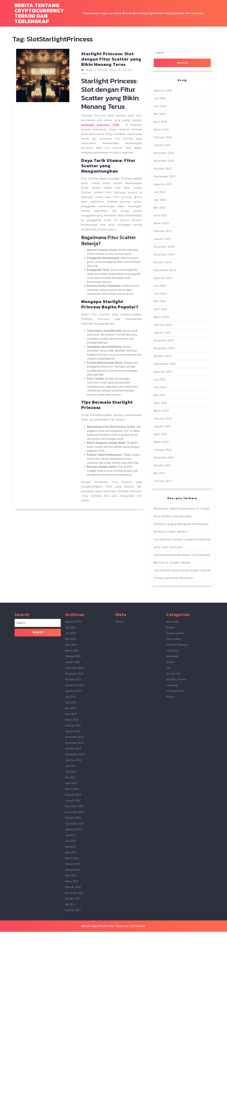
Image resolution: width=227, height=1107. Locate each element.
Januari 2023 (162, 426)
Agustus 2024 (163, 278)
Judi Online (172, 650)
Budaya (170, 627)
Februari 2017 (163, 481)
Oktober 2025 (163, 168)
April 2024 (160, 309)
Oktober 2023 (163, 356)
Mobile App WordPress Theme (102, 926)
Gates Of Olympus (177, 644)
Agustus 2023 (163, 371)
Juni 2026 (160, 106)
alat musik (172, 621)
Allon (113, 70)
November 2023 (164, 348)
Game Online (173, 639)
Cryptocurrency (175, 633)
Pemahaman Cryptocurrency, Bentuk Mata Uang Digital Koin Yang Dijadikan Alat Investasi (143, 13)
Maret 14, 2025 (94, 70)
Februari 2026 (163, 137)
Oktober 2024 (163, 262)
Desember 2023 (164, 340)
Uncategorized (174, 690)
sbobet (170, 662)
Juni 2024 (160, 293)
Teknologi (172, 685)
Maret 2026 (161, 129)
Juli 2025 (160, 192)
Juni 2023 (160, 387)
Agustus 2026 (163, 90)
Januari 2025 (162, 239)
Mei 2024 (160, 301)
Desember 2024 (164, 246)
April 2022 (160, 434)
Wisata (170, 696)
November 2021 (164, 457)
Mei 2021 (160, 473)
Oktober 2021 (163, 465)
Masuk (119, 621)
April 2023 (160, 403)
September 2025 (165, 176)
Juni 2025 (160, 199)
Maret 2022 (161, 442)
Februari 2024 (163, 324)
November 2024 (164, 254)
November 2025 (164, 160)
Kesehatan (172, 656)
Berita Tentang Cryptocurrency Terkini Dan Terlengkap (39, 13)
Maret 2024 (161, 317)
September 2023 (165, 364)
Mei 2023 (160, 395)
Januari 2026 (162, 145)
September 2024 (165, 270)
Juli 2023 (160, 379)
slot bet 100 (173, 673)
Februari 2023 (163, 418)
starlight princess (176, 679)
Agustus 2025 (163, 184)
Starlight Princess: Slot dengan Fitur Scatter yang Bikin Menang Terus (111, 59)
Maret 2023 (161, 410)
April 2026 (160, 121)
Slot (168, 667)
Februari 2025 (163, 231)
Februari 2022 (163, 449)
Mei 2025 (160, 207)
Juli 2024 (160, 285)
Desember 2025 (164, 153)
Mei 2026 (160, 114)
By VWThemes (135, 926)
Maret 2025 (161, 223)
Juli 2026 (160, 98)
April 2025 (160, 215)
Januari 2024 (162, 332)
